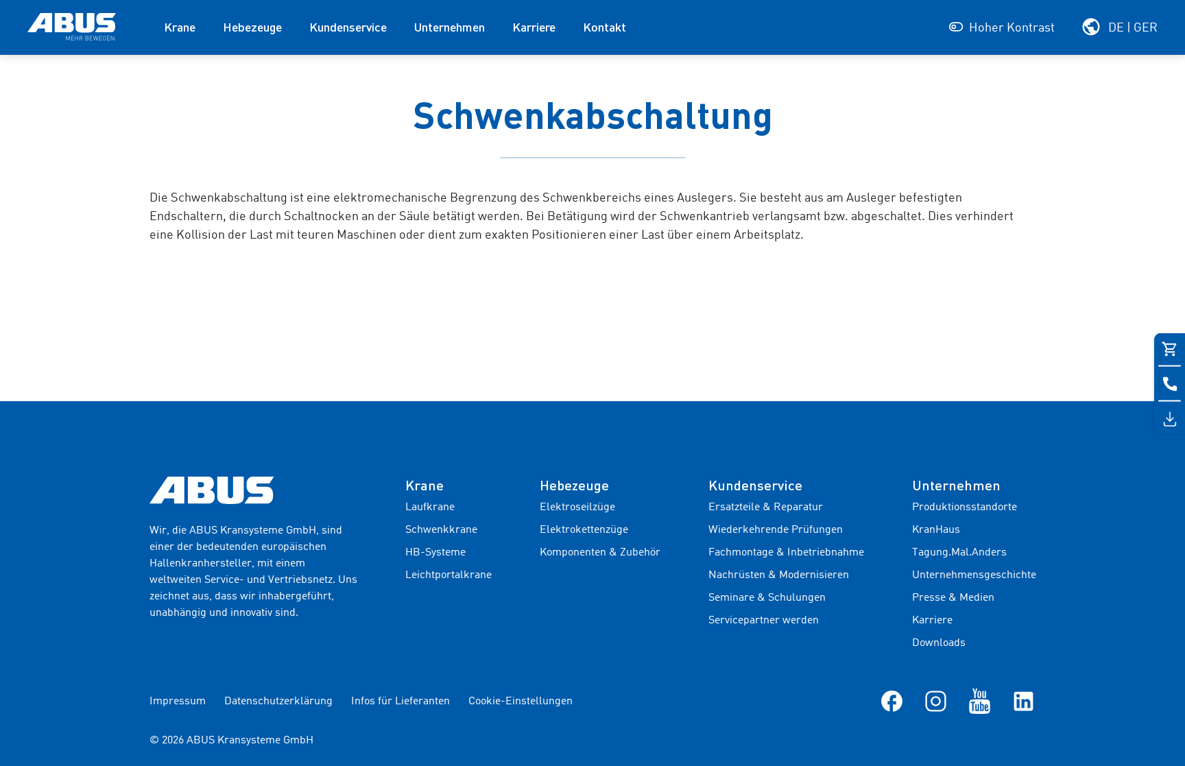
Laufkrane (430, 507)
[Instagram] (935, 700)
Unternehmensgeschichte (974, 575)
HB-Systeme (435, 552)
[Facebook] (892, 700)
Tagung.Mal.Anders (959, 552)
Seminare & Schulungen (767, 598)
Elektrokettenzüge (584, 530)
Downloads (939, 643)
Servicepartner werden (763, 620)
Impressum (177, 701)
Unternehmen (449, 26)
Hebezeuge (252, 26)
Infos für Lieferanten (400, 701)
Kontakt (604, 26)
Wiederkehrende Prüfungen (775, 530)
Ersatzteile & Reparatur (765, 507)
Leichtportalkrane (448, 575)
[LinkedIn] (1023, 700)
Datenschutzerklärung (278, 701)
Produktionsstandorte (964, 507)
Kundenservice (348, 26)
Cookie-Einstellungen (520, 701)
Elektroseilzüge (577, 507)
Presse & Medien (953, 598)
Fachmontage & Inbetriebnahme (786, 552)
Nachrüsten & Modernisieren (778, 575)
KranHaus (936, 530)
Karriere (533, 26)
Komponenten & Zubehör (600, 552)
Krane (179, 26)
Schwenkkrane (441, 530)
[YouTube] (979, 700)
